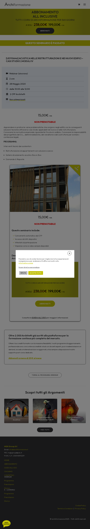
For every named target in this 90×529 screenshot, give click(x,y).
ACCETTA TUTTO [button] (36, 273)
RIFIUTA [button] (23, 273)
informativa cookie (26, 263)
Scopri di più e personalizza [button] (29, 267)
